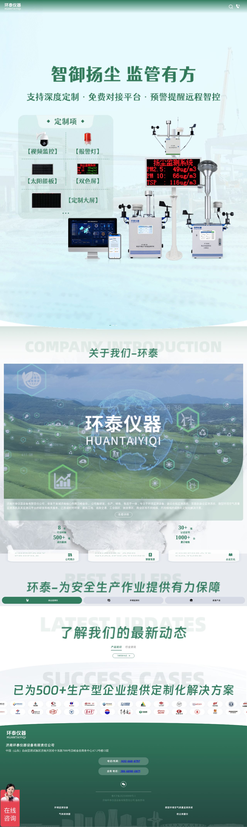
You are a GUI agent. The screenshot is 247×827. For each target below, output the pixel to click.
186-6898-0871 (130, 771)
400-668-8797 (130, 761)
